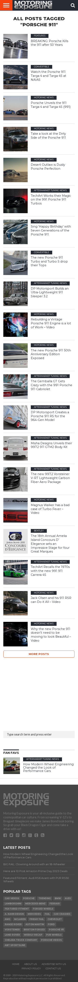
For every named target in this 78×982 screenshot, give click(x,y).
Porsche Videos (51, 940)
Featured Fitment (17, 908)
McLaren (20, 919)
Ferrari (55, 903)
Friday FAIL (37, 919)
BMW (58, 898)
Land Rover (12, 934)
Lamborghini (13, 903)
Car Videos (12, 898)
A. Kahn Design (14, 914)
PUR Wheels (54, 934)
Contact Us (53, 968)
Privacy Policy (31, 968)
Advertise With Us (54, 964)
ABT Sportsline (15, 945)
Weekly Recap (33, 934)
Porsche (29, 898)
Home (15, 964)
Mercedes (34, 914)
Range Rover (13, 924)
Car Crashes (62, 914)
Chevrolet (55, 919)
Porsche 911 (56, 929)
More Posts (39, 654)
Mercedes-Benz (35, 903)
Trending (44, 898)
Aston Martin (35, 924)
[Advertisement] (34, 693)
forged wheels (43, 908)
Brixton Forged (34, 929)
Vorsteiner (12, 929)
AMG (7, 919)
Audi (68, 898)
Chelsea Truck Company (21, 940)
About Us (30, 964)
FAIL (47, 914)
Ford (51, 924)
